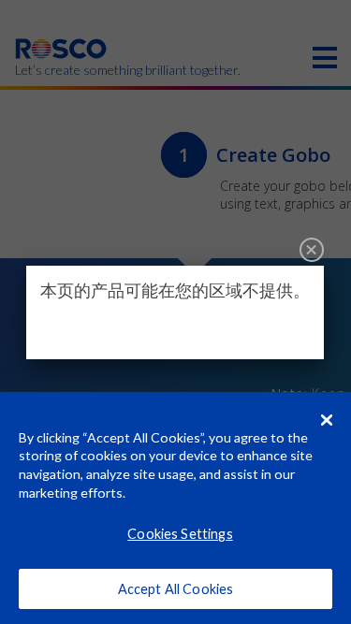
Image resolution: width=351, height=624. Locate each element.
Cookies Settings (179, 534)
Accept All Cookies (176, 589)
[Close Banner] (326, 420)
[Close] (312, 250)
